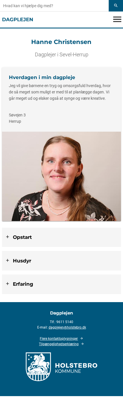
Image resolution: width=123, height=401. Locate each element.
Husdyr (22, 261)
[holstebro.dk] (61, 366)
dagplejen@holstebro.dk (67, 327)
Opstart (22, 237)
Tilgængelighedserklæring (59, 344)
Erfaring (23, 284)
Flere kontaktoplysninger (59, 339)
